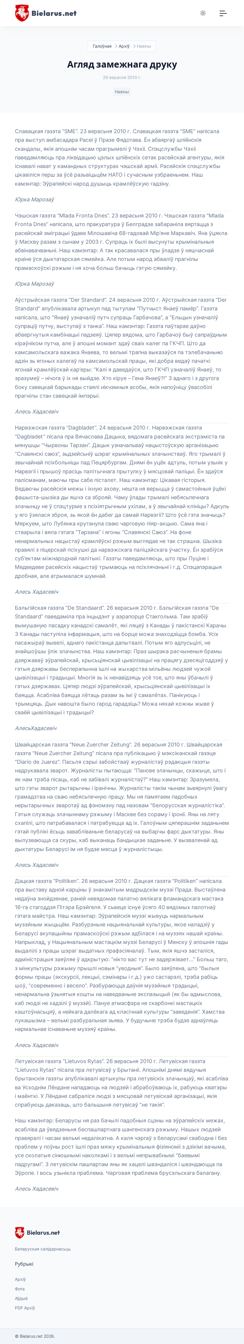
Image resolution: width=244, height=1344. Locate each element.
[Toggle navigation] (223, 13)
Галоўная (102, 46)
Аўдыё (21, 1298)
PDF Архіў (25, 1307)
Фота (20, 1288)
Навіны (122, 91)
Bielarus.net (43, 1232)
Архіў (124, 46)
